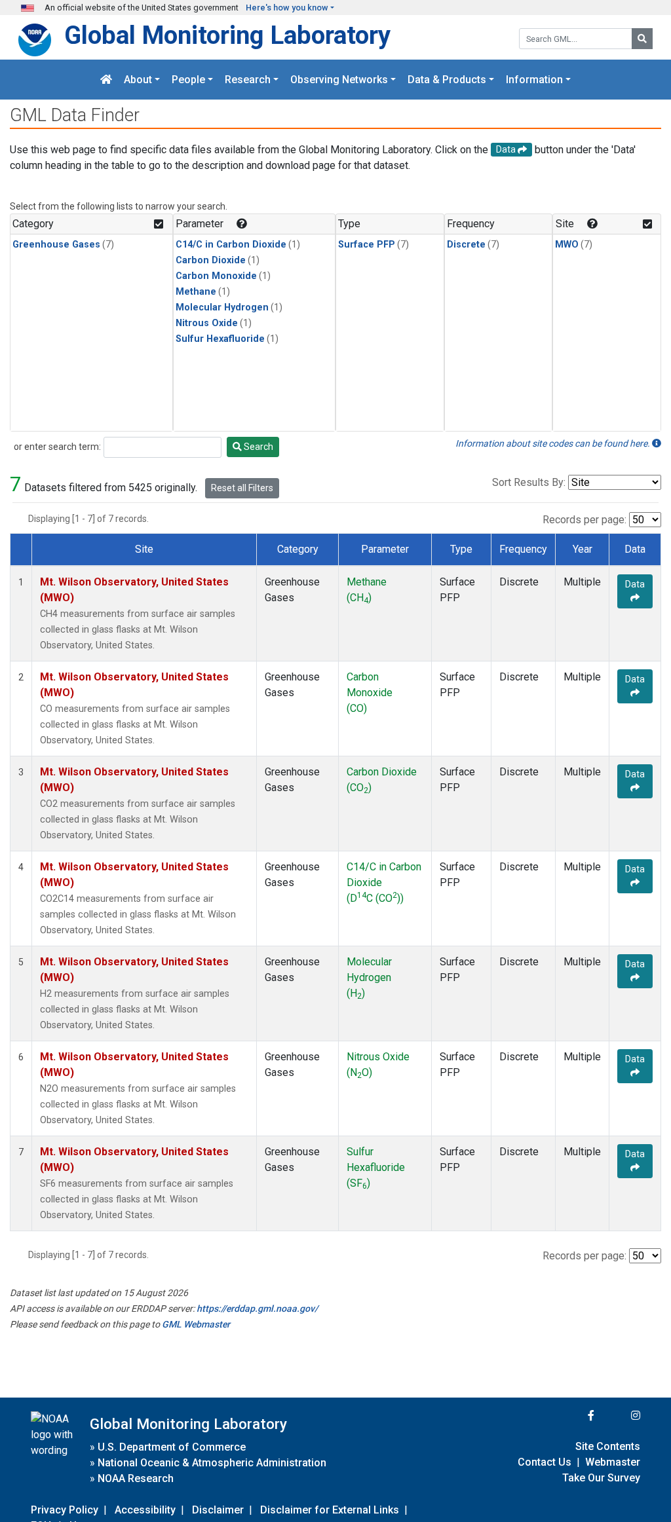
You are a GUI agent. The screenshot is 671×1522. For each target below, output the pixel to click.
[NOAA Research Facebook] (573, 1415)
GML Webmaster (196, 1324)
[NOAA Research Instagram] (618, 1415)
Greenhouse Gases (56, 244)
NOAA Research (136, 1478)
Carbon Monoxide (216, 276)
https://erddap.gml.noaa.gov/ (257, 1308)
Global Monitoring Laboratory (227, 35)
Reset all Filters (242, 488)
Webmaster (612, 1462)
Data (635, 584)
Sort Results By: (529, 482)
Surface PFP (366, 244)
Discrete (466, 244)
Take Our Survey (601, 1478)
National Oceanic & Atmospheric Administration (212, 1463)
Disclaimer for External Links (329, 1510)
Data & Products (447, 79)
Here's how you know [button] (287, 7)
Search (257, 446)
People (188, 79)
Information (534, 79)
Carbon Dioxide (211, 260)
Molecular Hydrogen (222, 307)
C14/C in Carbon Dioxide (231, 244)
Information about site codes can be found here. (553, 443)
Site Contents (607, 1446)
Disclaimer (218, 1510)
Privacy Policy (64, 1510)
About (138, 79)
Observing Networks (339, 79)
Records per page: (584, 519)
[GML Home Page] (106, 79)
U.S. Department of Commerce (172, 1447)
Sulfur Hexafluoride (220, 338)
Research (248, 79)
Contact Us (544, 1462)
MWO (567, 244)
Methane (196, 291)
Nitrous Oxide (207, 323)
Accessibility (145, 1510)
